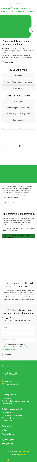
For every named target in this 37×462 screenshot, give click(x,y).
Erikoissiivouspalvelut (12, 409)
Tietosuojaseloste (23, 451)
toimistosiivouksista (8, 195)
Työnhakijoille (8, 439)
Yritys (4, 430)
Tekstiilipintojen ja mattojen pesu (18, 114)
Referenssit (7, 426)
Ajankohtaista (8, 434)
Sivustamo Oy (21, 454)
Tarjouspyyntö (6, 318)
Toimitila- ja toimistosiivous (22, 320)
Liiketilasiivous (18, 88)
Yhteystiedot (8, 444)
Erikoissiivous (7, 323)
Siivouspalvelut (9, 395)
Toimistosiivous (18, 76)
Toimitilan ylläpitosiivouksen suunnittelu (18, 82)
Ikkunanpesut (18, 101)
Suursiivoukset (18, 120)
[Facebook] (3, 378)
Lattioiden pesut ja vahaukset (18, 108)
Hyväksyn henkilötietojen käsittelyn (14, 347)
